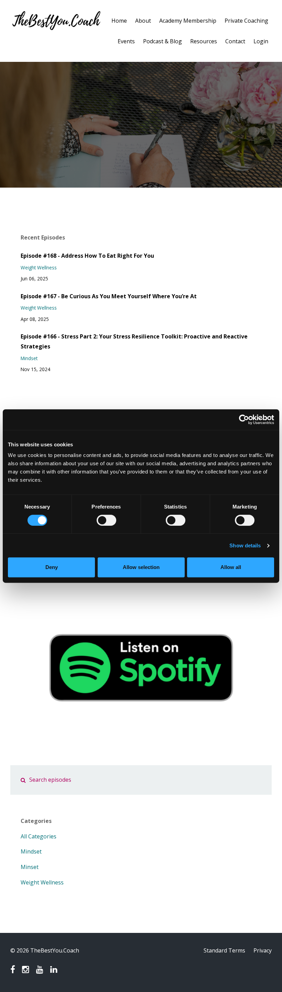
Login (260, 41)
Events (126, 41)
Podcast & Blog (162, 41)
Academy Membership (187, 20)
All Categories (38, 836)
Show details (245, 545)
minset (30, 867)
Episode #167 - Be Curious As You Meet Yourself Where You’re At (109, 296)
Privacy (262, 950)
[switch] (106, 520)
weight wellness (39, 267)
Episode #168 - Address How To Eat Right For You (87, 255)
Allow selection (141, 567)
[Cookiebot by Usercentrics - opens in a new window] (244, 419)
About (143, 20)
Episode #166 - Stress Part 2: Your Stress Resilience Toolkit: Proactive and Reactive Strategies (134, 341)
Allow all (230, 567)
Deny (51, 567)
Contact (235, 41)
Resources (203, 41)
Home (119, 20)
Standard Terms (224, 950)
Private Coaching (246, 20)
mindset (29, 358)
